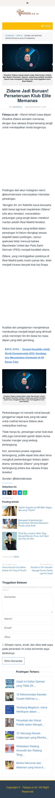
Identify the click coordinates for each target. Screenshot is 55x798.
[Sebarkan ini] (4, 492)
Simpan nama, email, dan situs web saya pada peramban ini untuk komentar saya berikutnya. (27, 649)
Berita (16, 556)
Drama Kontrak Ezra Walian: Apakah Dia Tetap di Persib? (14, 567)
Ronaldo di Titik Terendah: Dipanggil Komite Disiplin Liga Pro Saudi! (42, 569)
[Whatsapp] (25, 492)
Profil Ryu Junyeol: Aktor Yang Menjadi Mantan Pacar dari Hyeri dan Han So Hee (33, 536)
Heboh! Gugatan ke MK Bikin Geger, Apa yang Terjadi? (35, 508)
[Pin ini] (14, 492)
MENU (48, 26)
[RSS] (27, 3)
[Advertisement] (27, 159)
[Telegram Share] (20, 492)
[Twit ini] (9, 492)
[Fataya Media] (27, 12)
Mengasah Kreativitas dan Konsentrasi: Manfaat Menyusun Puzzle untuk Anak (33, 523)
